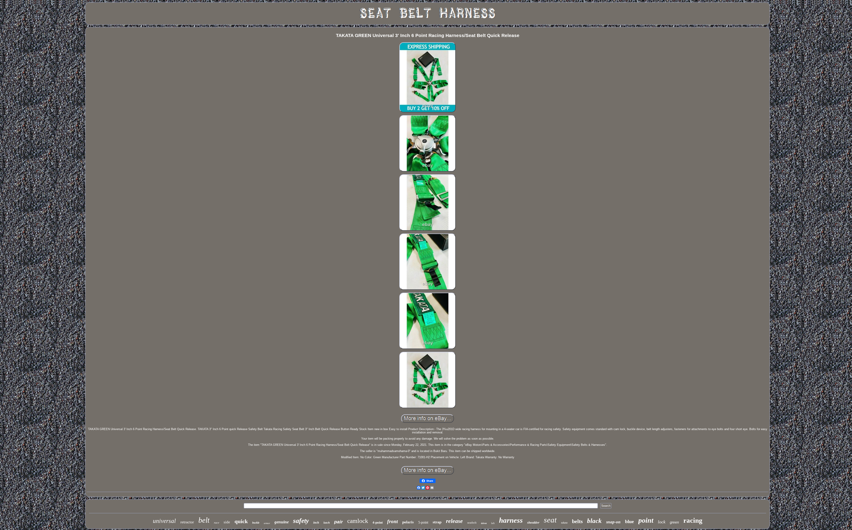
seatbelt (472, 522)
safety (301, 520)
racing (692, 520)
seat (550, 520)
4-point (378, 522)
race (216, 522)
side (227, 522)
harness (511, 520)
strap (437, 522)
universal (164, 521)
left (493, 523)
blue (629, 521)
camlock (357, 520)
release (454, 521)
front (392, 521)
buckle (255, 522)
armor (267, 523)
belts (577, 521)
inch (316, 522)
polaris (408, 522)
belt (203, 520)
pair (338, 521)
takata (564, 522)
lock (661, 521)
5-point (423, 522)
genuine (281, 522)
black (594, 520)
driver (484, 523)
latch (326, 522)
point (645, 520)
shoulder (533, 522)
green (674, 522)
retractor (187, 522)
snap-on (613, 522)
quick (241, 521)
